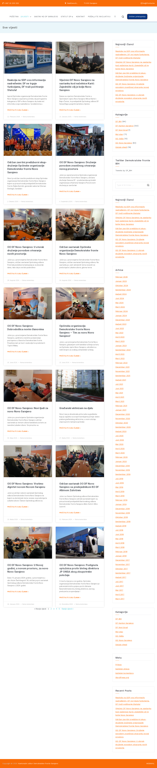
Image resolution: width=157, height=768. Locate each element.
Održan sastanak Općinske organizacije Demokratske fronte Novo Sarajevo (78, 250)
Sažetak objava (122, 669)
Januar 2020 (121, 461)
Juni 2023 (119, 328)
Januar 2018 (120, 556)
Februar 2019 (121, 500)
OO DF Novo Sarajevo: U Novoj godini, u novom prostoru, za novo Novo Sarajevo (27, 568)
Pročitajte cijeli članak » (18, 110)
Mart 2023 (119, 341)
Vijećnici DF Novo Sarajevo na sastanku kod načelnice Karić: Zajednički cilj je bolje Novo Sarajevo (133, 65)
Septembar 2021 (122, 376)
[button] (30, 16)
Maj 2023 (119, 333)
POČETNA (14, 16)
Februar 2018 (121, 551)
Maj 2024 (119, 303)
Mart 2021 (119, 401)
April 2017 (119, 594)
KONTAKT (80, 16)
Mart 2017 (119, 599)
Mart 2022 (119, 358)
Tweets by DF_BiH (123, 170)
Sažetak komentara (124, 673)
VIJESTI (25, 16)
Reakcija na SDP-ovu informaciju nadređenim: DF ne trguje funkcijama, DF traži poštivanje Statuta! (132, 54)
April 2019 (119, 491)
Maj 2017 (119, 590)
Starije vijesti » (67, 609)
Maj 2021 (119, 393)
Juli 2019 (119, 479)
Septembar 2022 (123, 350)
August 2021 (120, 380)
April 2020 (120, 449)
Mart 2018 (119, 547)
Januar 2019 (120, 504)
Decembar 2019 (122, 466)
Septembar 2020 (123, 427)
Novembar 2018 (122, 513)
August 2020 (120, 431)
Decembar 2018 (122, 509)
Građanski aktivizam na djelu (76, 408)
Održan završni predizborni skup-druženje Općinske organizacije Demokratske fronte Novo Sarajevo (131, 76)
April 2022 (119, 354)
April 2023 (119, 337)
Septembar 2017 (122, 573)
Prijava (118, 665)
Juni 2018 (119, 534)
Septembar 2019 (122, 474)
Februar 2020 (121, 457)
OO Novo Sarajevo (123, 143)
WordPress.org (122, 677)
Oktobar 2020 (121, 423)
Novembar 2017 (122, 564)
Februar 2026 (121, 277)
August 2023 (120, 324)
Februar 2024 (121, 311)
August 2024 (121, 294)
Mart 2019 (119, 496)
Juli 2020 (119, 436)
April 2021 (119, 397)
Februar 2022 (121, 363)
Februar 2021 (121, 406)
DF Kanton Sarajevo (124, 126)
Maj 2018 (119, 539)
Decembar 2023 (122, 320)
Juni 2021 (119, 388)
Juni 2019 (119, 483)
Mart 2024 (120, 307)
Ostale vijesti (121, 147)
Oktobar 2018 (121, 517)
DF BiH (118, 121)
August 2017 (120, 577)
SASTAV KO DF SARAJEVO (46, 16)
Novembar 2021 (122, 371)
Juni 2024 (119, 298)
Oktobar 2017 (121, 569)
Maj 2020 (119, 444)
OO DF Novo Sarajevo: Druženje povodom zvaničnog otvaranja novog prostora (77, 166)
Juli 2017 (119, 582)
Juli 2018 (119, 530)
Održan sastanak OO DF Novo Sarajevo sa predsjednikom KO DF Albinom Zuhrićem (79, 487)
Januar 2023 (121, 346)
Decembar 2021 (122, 367)
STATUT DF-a (67, 16)
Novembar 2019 (122, 470)
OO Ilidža (119, 139)
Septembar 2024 (123, 290)
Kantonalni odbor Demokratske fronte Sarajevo (38, 763)
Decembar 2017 (122, 560)
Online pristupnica (137, 16)
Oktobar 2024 (121, 285)
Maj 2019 (119, 487)
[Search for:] (133, 185)
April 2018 (119, 543)
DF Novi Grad (121, 130)
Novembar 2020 (122, 418)
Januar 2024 (121, 315)
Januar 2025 (121, 281)
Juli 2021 (119, 384)
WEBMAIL (150, 763)
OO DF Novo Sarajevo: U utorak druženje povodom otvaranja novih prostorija (25, 250)
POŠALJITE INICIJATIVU (99, 16)
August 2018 (120, 526)
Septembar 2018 (122, 521)
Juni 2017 (119, 586)
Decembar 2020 (122, 414)
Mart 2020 (120, 453)
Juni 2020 (119, 440)
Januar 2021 (120, 410)
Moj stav (119, 134)
